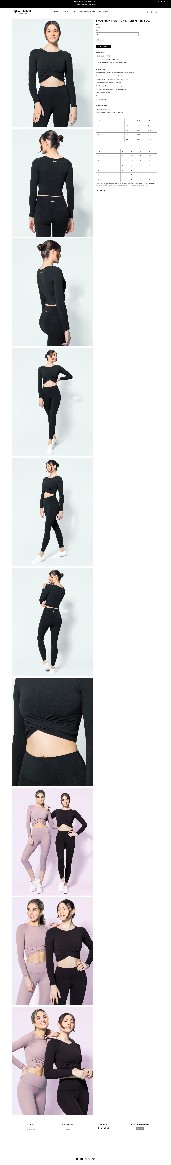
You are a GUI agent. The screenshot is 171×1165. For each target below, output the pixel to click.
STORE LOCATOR (31, 1129)
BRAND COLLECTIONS (104, 12)
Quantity (98, 39)
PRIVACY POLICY (31, 1134)
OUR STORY (31, 1128)
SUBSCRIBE (140, 1128)
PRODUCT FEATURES (67, 1140)
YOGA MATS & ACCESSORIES (88, 12)
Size (97, 30)
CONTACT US (67, 1134)
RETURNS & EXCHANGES (67, 1132)
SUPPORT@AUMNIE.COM (32, 1140)
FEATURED (57, 12)
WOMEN (66, 12)
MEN (74, 12)
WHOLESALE (31, 1132)
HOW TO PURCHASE (67, 1128)
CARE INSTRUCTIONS (67, 1142)
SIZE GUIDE (98, 27)
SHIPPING (67, 1129)
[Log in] (151, 12)
